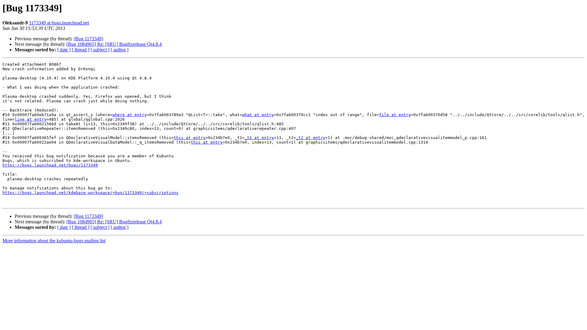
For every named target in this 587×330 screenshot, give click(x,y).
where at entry (130, 114)
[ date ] (64, 49)
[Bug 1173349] (88, 38)
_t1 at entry (259, 137)
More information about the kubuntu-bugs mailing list (53, 240)
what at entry (258, 114)
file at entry (395, 114)
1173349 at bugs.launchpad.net (59, 22)
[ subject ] (99, 49)
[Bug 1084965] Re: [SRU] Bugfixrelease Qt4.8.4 (114, 44)
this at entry (189, 137)
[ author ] (119, 49)
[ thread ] (80, 49)
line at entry (30, 119)
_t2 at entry (310, 137)
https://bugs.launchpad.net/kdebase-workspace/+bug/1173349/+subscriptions (90, 192)
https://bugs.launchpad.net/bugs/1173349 (50, 165)
